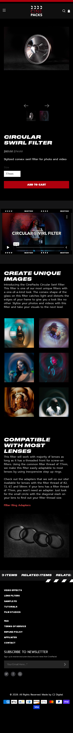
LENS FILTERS (12, 595)
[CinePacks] (36, 11)
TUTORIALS (10, 606)
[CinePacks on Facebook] (13, 675)
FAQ (6, 621)
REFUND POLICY (13, 632)
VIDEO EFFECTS (13, 590)
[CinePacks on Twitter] (6, 675)
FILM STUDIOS (12, 612)
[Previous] (26, 105)
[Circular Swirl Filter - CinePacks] (36, 64)
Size (6, 167)
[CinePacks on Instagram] (20, 675)
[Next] (47, 105)
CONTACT (9, 643)
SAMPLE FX (10, 601)
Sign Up (65, 664)
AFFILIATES (10, 637)
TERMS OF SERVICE (15, 626)
